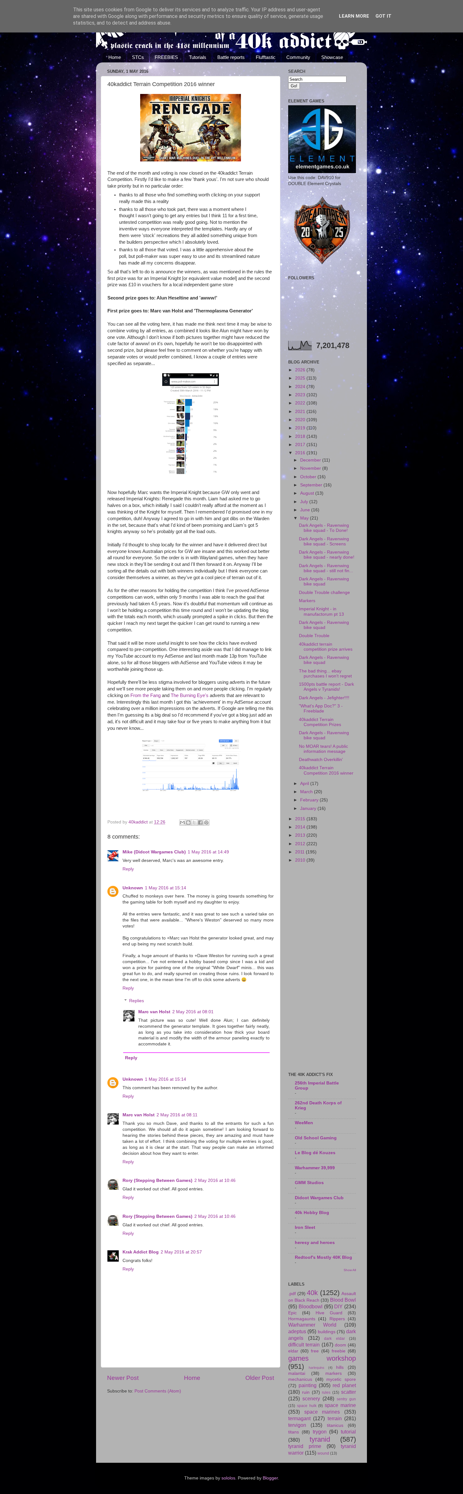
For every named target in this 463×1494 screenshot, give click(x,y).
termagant (299, 1418)
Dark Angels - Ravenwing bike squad (324, 581)
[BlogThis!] (188, 822)
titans (293, 1432)
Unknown (133, 888)
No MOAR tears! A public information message (323, 749)
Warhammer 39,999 (315, 1168)
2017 (300, 444)
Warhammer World (312, 1325)
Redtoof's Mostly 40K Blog (323, 1257)
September (311, 485)
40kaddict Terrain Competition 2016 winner (326, 770)
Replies (136, 1000)
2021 (300, 411)
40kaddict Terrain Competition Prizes (320, 722)
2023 (300, 394)
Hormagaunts (301, 1319)
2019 (300, 428)
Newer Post (123, 1378)
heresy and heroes (315, 1242)
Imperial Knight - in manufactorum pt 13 (321, 611)
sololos (228, 1478)
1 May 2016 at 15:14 (165, 888)
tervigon (297, 1425)
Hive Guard (329, 1313)
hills (340, 1367)
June (305, 510)
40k (312, 1293)
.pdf (292, 1293)
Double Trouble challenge (324, 592)
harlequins (316, 1367)
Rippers (337, 1319)
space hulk (307, 1406)
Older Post (259, 1378)
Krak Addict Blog (141, 1252)
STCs (138, 57)
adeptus (297, 1331)
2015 (300, 819)
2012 (300, 843)
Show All (350, 1270)
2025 (300, 378)
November (311, 468)
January (308, 808)
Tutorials (197, 57)
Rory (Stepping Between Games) (157, 1180)
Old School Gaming (316, 1138)
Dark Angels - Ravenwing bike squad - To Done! (324, 528)
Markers (307, 600)
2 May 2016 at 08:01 (193, 1011)
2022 (300, 403)
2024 (300, 386)
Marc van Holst (154, 1011)
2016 (300, 453)
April (305, 783)
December (311, 460)
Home (114, 57)
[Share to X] (194, 822)
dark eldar (334, 1338)
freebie (339, 1351)
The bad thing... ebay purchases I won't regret (325, 673)
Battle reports (231, 57)
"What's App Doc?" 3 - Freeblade (321, 708)
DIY (338, 1306)
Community (298, 57)
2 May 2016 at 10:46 (215, 1180)
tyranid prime (304, 1446)
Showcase (332, 57)
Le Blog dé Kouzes (315, 1152)
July (304, 501)
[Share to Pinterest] (206, 822)
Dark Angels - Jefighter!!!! (324, 697)
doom (340, 1345)
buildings (326, 1331)
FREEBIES (166, 57)
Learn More (354, 16)
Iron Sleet (305, 1227)
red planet (344, 1385)
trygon (320, 1431)
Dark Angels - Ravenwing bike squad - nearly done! (326, 555)
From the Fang (145, 695)
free (315, 1351)
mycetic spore (341, 1379)
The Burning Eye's (189, 695)
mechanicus (300, 1379)
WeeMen (304, 1122)
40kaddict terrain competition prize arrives (325, 647)
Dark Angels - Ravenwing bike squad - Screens (324, 541)
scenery (311, 1398)
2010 (300, 860)
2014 (300, 827)
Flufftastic (266, 57)
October (308, 476)
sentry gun (346, 1399)
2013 (300, 835)
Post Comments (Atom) (157, 1391)
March (307, 791)
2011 (300, 852)
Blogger (270, 1478)
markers (333, 1373)
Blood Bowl (343, 1300)
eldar (293, 1351)
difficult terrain (304, 1344)
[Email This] (182, 822)
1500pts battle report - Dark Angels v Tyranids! (326, 687)
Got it (383, 16)
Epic (292, 1313)
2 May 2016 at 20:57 (181, 1252)
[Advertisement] (322, 968)
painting (308, 1385)
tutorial (348, 1431)
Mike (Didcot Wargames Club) (154, 852)
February (310, 800)
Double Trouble (314, 635)
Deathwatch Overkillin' (321, 759)
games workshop (322, 1358)
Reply (128, 869)
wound (323, 1453)
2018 (300, 436)
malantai (296, 1373)
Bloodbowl (311, 1306)
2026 (300, 370)
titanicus (335, 1425)
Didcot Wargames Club (319, 1197)
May (305, 518)
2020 (300, 419)
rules (326, 1392)
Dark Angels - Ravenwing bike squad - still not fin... (326, 568)
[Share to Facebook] (200, 822)
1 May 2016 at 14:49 (208, 852)
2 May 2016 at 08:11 (177, 1115)
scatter (348, 1392)
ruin (306, 1392)
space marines (322, 1412)
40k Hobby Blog (312, 1212)
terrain (335, 1418)
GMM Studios (309, 1182)
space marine (340, 1405)
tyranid (320, 1439)
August (307, 493)
